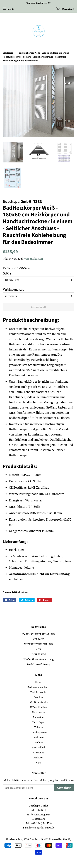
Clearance (38, 752)
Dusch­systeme (39, 732)
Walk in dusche (38, 692)
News (39, 762)
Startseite (8, 53)
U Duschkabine (38, 707)
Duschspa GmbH (39, 839)
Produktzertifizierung (38, 664)
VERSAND (38, 639)
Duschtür (38, 697)
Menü (10, 9)
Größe (7, 273)
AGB (38, 649)
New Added (38, 747)
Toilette (38, 727)
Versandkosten (33, 259)
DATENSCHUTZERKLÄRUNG (38, 634)
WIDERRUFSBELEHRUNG (38, 644)
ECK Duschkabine (38, 702)
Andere (39, 742)
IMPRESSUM (39, 654)
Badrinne (38, 737)
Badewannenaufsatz (38, 687)
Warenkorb (67, 9)
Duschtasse (38, 712)
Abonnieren (64, 788)
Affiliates (38, 757)
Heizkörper (38, 722)
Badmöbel (38, 717)
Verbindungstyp (13, 289)
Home (38, 682)
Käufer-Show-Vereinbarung (38, 659)
